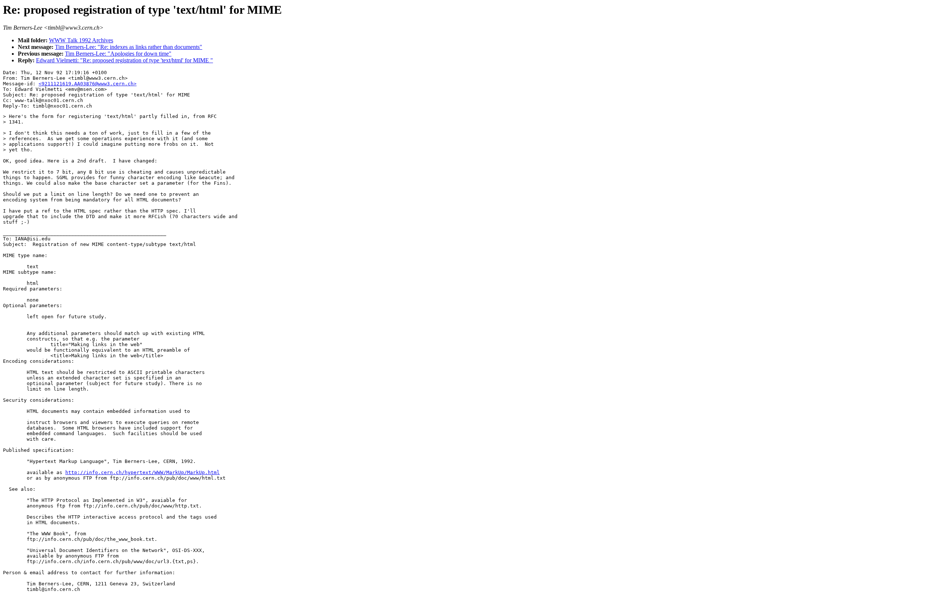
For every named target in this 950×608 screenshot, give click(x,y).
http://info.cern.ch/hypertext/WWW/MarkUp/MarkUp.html (142, 472)
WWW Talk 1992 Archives (81, 40)
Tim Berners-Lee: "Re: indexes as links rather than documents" (128, 47)
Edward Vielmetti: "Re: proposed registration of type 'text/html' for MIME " (124, 60)
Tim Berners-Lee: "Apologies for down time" (118, 53)
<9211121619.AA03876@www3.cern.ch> (88, 83)
